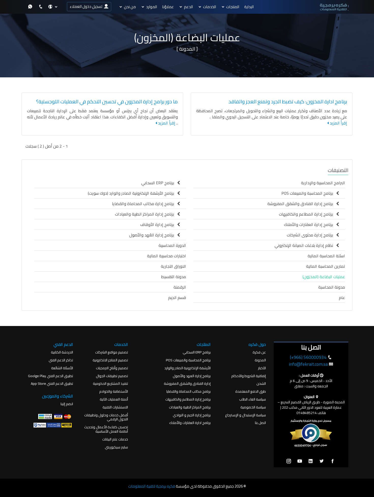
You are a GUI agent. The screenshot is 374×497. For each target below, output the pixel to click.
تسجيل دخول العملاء (87, 6)
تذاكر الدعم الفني (61, 360)
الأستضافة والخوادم (113, 391)
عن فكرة (259, 352)
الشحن (261, 383)
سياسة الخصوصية (253, 407)
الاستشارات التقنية (115, 407)
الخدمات (209, 6)
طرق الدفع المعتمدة (250, 391)
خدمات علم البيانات (115, 439)
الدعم (188, 6)
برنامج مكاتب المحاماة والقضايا (188, 391)
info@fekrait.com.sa (308, 364)
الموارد (151, 6)
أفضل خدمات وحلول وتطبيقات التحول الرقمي (106, 417)
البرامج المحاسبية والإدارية (323, 183)
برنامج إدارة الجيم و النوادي (192, 415)
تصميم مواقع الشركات (111, 352)
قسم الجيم (177, 297)
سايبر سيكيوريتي (116, 447)
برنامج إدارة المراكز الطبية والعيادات (146, 214)
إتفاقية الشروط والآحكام (248, 376)
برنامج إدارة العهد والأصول (192, 376)
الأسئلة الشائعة (62, 368)
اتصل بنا (260, 423)
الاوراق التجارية (173, 266)
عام (342, 297)
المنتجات (232, 6)
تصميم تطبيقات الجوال (112, 376)
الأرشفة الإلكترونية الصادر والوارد (187, 368)
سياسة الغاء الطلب (252, 399)
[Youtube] (299, 461)
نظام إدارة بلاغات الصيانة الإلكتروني (305, 245)
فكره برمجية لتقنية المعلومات (151, 486)
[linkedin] (310, 461)
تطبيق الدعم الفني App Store (52, 383)
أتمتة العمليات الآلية (114, 399)
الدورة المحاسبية (172, 245)
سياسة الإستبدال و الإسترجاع (245, 415)
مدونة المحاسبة (331, 287)
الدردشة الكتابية (62, 352)
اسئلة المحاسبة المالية (326, 256)
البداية (249, 6)
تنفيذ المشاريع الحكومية (110, 383)
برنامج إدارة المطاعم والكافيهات (307, 214)
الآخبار (262, 368)
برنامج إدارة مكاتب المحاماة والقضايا (144, 203)
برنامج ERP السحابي (159, 183)
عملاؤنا (168, 6)
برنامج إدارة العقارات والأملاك (310, 224)
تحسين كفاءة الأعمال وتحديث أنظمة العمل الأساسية (106, 429)
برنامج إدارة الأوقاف (158, 224)
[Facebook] (332, 461)
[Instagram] (288, 461)
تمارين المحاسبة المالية (325, 266)
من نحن (130, 6)
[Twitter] (321, 461)
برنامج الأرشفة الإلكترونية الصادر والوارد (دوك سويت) (132, 193)
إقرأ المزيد (338, 123)
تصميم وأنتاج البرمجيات (112, 368)
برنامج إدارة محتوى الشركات (311, 235)
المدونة (260, 360)
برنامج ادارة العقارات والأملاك (190, 423)
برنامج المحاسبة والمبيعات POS (308, 193)
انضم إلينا (67, 404)
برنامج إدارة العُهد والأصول (153, 235)
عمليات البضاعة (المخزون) (324, 276)
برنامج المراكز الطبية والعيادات (190, 407)
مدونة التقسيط (173, 276)
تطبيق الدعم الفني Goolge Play (50, 376)
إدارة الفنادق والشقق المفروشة (187, 383)
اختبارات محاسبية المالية (166, 256)
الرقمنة (180, 287)
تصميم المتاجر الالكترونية (110, 360)
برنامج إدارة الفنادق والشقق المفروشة (301, 203)
